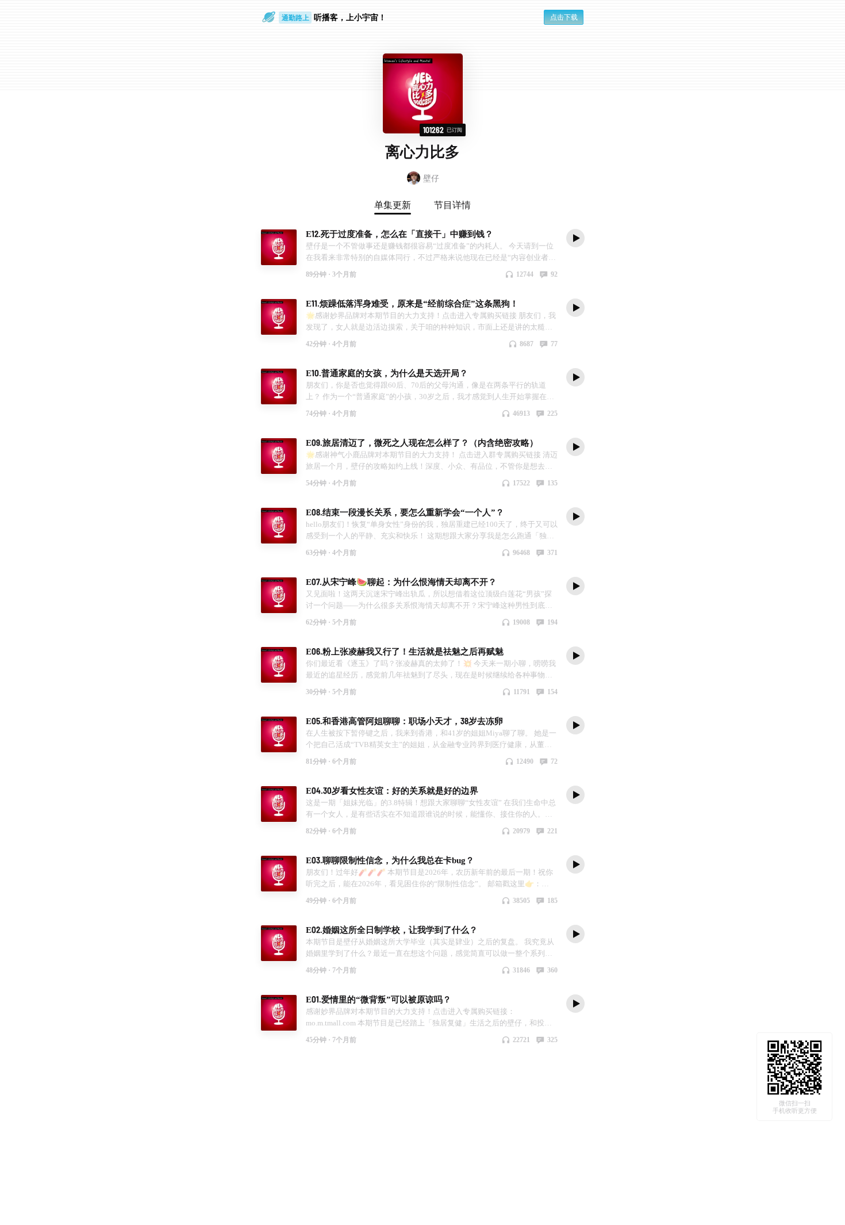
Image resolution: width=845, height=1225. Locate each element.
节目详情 (452, 204)
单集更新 (392, 204)
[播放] (575, 237)
